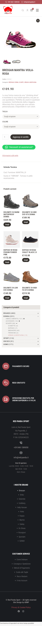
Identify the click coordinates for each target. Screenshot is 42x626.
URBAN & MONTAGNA (30, 82)
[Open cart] (31, 10)
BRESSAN (11, 82)
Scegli (7, 224)
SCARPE (21, 82)
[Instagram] (23, 611)
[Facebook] (19, 611)
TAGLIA (5, 111)
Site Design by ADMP (21, 602)
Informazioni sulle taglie (10, 155)
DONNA (16, 82)
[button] (18, 147)
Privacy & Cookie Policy (21, 607)
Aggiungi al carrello (21, 137)
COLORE (5, 122)
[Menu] (37, 10)
